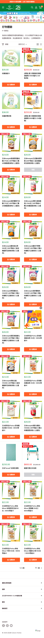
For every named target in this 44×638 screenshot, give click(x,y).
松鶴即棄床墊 (6, 116)
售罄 (33, 170)
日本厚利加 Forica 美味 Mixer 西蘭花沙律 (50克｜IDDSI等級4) (32, 551)
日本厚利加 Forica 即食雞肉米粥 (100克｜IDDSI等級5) (11, 428)
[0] (40, 7)
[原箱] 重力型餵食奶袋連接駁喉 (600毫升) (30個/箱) (32, 118)
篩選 (6, 44)
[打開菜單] (3, 7)
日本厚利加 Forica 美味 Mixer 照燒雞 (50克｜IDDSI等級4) (32, 508)
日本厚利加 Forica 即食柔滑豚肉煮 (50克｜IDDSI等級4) (33, 338)
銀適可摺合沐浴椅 (30, 468)
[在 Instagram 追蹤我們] (7, 625)
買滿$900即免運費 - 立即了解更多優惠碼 (22, 1)
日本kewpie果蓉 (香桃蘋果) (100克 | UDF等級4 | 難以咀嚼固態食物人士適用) (32, 204)
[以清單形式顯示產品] (41, 44)
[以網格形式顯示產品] (38, 44)
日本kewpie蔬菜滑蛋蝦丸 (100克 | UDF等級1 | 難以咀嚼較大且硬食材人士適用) (11, 339)
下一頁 (37, 568)
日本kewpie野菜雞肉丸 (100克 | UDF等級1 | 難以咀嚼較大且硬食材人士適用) (10, 294)
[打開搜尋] (32, 7)
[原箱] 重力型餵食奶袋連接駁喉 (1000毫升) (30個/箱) (32, 75)
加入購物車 (11, 85)
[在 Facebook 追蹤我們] (3, 625)
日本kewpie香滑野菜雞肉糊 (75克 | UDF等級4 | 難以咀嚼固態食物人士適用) (11, 160)
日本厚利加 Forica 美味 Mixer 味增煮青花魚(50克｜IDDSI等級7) (10, 508)
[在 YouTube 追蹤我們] (11, 625)
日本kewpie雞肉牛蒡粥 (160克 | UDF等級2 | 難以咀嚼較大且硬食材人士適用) (33, 249)
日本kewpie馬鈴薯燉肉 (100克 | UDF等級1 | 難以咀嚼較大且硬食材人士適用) (32, 294)
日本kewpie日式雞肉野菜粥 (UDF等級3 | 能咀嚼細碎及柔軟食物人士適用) (33, 160)
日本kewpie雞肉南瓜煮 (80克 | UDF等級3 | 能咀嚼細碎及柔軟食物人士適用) (10, 249)
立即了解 (35, 325)
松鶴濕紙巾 (6, 73)
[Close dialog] (40, 308)
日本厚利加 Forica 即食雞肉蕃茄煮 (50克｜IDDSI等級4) (33, 383)
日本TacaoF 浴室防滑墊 (10, 468)
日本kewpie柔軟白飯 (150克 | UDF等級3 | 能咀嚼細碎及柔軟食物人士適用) (11, 384)
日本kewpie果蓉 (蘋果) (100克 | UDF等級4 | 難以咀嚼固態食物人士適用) (33, 428)
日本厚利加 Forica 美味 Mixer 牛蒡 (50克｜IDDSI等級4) (11, 551)
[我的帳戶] (36, 7)
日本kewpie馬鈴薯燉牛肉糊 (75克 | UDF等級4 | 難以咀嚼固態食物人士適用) (11, 203)
